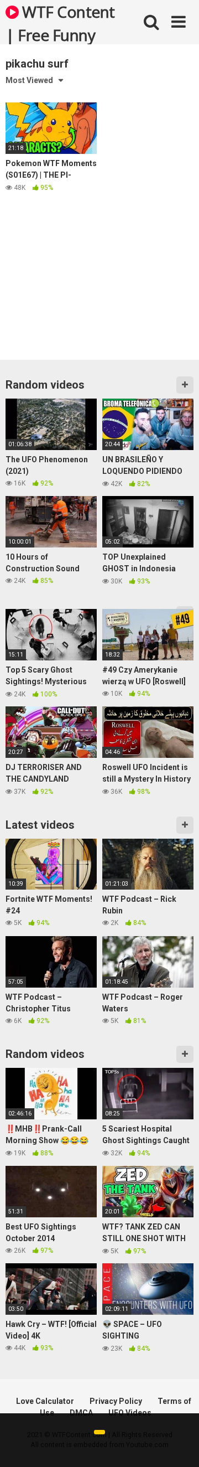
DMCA (81, 1412)
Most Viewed (29, 80)
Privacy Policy (116, 1401)
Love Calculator (45, 1401)
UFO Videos (129, 1412)
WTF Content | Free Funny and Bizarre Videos (60, 22)
